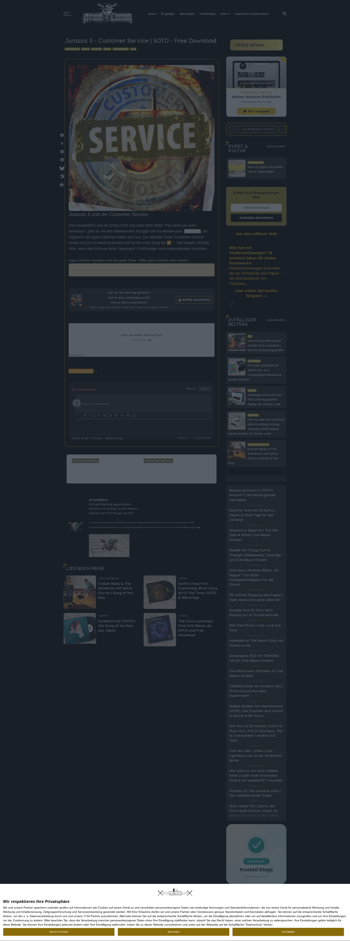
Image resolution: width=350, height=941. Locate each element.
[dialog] (175, 912)
